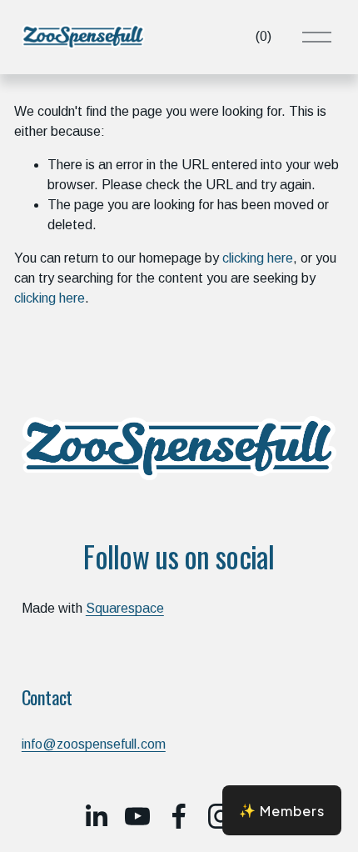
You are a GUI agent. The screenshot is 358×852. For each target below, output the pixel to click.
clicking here (257, 258)
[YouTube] (137, 816)
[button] (281, 810)
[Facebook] (179, 816)
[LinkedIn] (95, 816)
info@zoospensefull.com (94, 744)
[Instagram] (220, 816)
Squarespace (125, 608)
